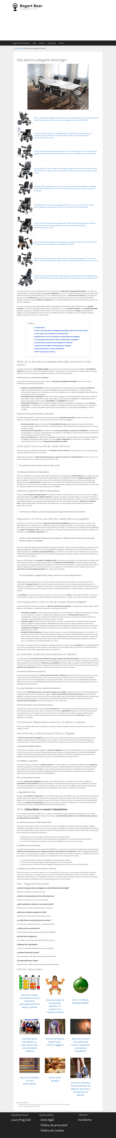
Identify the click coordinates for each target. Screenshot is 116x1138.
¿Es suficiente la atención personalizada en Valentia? (54, 343)
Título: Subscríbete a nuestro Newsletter (49, 349)
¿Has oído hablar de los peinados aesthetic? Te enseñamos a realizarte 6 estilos (55, 1006)
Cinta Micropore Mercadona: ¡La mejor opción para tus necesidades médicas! (29, 1044)
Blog (34, 43)
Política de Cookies (52, 1130)
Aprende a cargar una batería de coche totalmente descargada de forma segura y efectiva (30, 1000)
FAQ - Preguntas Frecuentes (45, 352)
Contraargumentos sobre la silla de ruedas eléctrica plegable (57, 340)
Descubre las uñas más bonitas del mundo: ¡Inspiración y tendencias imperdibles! (80, 1044)
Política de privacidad (54, 1125)
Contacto (41, 43)
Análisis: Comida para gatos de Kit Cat (29, 1106)
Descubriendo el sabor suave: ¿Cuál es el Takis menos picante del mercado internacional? (44, 1104)
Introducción (40, 328)
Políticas (61, 43)
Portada (16, 48)
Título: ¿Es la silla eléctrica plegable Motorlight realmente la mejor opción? (61, 330)
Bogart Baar (31, 5)
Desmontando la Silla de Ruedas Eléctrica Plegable (53, 346)
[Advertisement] (58, 28)
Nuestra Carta (52, 43)
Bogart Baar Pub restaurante (21, 43)
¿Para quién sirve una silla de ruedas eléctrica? (51, 334)
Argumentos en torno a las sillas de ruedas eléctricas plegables (57, 337)
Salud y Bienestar (24, 1102)
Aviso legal (47, 1120)
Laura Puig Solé (21, 1120)
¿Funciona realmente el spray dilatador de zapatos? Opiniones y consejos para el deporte (80, 1088)
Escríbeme (85, 1120)
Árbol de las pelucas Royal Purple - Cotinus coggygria (55, 1041)
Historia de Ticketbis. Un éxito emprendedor (29, 1080)
